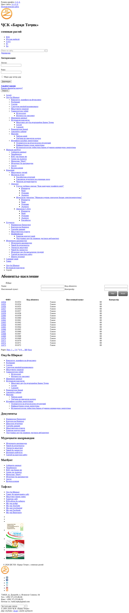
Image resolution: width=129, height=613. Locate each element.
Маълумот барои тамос (16, 496)
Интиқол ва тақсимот (25, 115)
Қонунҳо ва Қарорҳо (20, 227)
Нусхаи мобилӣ (13, 39)
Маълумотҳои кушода (20, 231)
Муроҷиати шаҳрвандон (16, 241)
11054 (3, 302)
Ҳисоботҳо (26, 220)
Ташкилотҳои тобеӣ (19, 111)
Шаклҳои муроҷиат (14, 423)
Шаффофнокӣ (17, 234)
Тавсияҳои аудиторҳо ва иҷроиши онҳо (33, 179)
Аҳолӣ (19, 125)
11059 (3, 313)
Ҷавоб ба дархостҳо (19, 250)
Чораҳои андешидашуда (26, 181)
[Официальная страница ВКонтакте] (7, 578)
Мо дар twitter (12, 503)
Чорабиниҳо (16, 154)
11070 (3, 338)
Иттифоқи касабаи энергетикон (24, 141)
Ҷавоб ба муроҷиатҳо (20, 245)
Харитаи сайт (12, 499)
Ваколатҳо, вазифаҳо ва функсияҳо (26, 100)
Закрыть (5, 91)
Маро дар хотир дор (12, 77)
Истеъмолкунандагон (20, 120)
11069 (3, 336)
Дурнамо (25, 193)
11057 (3, 309)
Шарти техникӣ (18, 257)
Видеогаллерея (12, 481)
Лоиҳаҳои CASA (23, 209)
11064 (3, 325)
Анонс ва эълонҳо (19, 159)
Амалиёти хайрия (18, 131)
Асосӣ (8, 95)
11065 (3, 327)
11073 (3, 345)
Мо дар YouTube (13, 506)
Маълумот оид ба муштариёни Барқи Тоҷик (35, 122)
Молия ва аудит (17, 175)
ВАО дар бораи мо (19, 156)
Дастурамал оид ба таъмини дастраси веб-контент (37, 238)
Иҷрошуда (25, 188)
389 (25, 350)
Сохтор (14, 104)
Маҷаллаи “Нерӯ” (18, 161)
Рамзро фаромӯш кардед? (12, 88)
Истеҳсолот (21, 113)
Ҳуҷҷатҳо (10, 222)
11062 (3, 320)
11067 (3, 331)
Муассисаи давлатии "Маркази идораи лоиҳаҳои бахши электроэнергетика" (49, 197)
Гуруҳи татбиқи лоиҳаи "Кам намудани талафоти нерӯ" (40, 186)
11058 (3, 311)
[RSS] (7, 590)
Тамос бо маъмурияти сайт (17, 494)
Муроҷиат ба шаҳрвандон (22, 163)
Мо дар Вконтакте (14, 512)
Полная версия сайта (10, 7)
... (13, 350)
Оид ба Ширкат (13, 97)
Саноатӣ (19, 127)
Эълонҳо (25, 195)
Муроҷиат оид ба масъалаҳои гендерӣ (27, 252)
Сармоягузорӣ (12, 259)
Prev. (9, 350)
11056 (3, 306)
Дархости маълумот (19, 247)
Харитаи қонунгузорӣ (25, 236)
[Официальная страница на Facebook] (7, 580)
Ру (7, 44)
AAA (8, 41)
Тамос (8, 261)
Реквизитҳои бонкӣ (19, 129)
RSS (8, 37)
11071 (3, 341)
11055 (3, 304)
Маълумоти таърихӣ (20, 109)
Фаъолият (10, 170)
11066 (3, 329)
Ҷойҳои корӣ (21, 136)
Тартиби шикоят (18, 229)
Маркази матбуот (13, 150)
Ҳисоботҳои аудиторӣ (25, 177)
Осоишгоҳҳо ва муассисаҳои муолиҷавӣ (33, 143)
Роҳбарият (15, 102)
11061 (3, 318)
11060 (3, 316)
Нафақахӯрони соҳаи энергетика (30, 145)
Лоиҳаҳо (15, 184)
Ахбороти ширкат (18, 152)
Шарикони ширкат (19, 118)
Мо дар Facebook (13, 510)
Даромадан (5, 53)
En (7, 46)
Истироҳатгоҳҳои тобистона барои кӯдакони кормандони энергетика (46, 147)
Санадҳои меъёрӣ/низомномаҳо (24, 106)
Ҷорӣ (23, 191)
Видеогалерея (17, 168)
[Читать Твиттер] (7, 583)
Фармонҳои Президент (21, 225)
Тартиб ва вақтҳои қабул (21, 254)
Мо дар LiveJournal (14, 508)
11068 (3, 334)
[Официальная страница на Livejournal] (7, 585)
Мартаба (14, 134)
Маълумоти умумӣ (19, 172)
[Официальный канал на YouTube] (7, 588)
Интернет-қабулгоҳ (14, 452)
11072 (3, 343)
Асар (15, 611)
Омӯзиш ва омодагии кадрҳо (28, 138)
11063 (3, 322)
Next (30, 350)
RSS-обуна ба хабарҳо (15, 501)
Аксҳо (14, 166)
